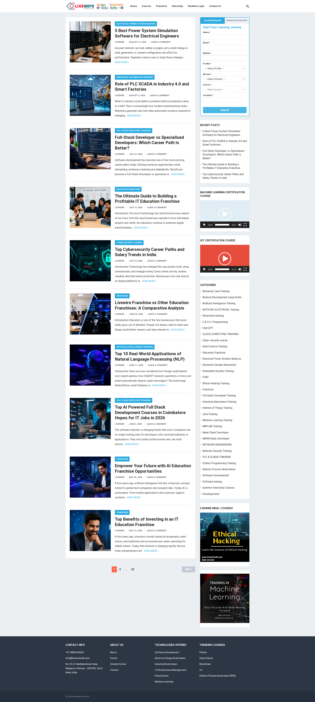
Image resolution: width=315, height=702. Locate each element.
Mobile (207, 53)
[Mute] (240, 224)
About (113, 652)
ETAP (205, 377)
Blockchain (205, 664)
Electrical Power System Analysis (135, 24)
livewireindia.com (81, 696)
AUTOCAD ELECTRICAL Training (220, 309)
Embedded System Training (218, 371)
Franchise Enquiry (237, 20)
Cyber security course (129, 243)
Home (133, 6)
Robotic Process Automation (218, 469)
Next (188, 569)
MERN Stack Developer (215, 438)
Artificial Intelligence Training (134, 347)
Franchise (161, 6)
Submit (224, 110)
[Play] (204, 224)
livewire (119, 42)
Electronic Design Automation (219, 364)
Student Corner (118, 664)
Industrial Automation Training (134, 77)
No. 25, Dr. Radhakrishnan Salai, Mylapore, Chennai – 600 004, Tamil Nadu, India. (84, 668)
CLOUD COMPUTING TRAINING (220, 334)
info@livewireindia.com (78, 658)
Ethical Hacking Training (215, 383)
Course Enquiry (212, 20)
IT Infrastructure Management (170, 670)
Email (206, 42)
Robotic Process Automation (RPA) (218, 675)
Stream (207, 74)
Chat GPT (207, 328)
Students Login (196, 6)
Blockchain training (213, 315)
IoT (201, 670)
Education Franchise (128, 189)
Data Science (161, 675)
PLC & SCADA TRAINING (216, 457)
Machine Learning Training (217, 420)
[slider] (222, 225)
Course (207, 84)
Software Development (215, 475)
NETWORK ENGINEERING (217, 444)
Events (113, 658)
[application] (224, 214)
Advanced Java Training (215, 291)
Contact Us (215, 6)
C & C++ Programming (215, 321)
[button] (224, 214)
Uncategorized (210, 493)
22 (132, 569)
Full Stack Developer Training (133, 130)
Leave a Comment (161, 42)
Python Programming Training (219, 463)
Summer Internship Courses (218, 487)
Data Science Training (214, 346)
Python (203, 652)
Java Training (209, 414)
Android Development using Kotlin (222, 297)
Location (208, 95)
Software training (212, 481)
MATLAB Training (212, 426)
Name (207, 32)
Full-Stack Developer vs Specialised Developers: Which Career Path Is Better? (149, 142)
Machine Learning (164, 681)
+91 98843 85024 (75, 652)
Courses (146, 6)
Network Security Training (217, 450)
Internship (177, 6)
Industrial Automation (166, 664)
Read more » (122, 62)
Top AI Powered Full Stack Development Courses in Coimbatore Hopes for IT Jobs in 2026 (150, 412)
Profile (207, 63)
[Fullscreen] (245, 224)
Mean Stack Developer (215, 432)
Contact (114, 670)
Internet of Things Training (217, 407)
